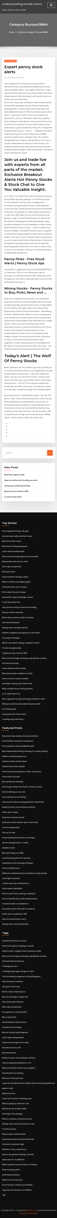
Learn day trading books (13, 1037)
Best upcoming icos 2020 (12, 853)
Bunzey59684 (10, 61)
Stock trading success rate (13, 792)
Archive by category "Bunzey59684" (32, 32)
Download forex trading (12, 1073)
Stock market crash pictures (14, 1022)
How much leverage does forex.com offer (20, 556)
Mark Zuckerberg (15, 77)
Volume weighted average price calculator (21, 632)
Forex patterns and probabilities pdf (18, 746)
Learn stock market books (13, 551)
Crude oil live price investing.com (16, 1098)
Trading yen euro (10, 966)
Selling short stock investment (15, 924)
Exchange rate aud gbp (12, 1113)
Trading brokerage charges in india (18, 971)
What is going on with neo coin (15, 1103)
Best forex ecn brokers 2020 (16, 491)
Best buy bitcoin (9, 1052)
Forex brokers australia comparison (17, 741)
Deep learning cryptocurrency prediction (20, 736)
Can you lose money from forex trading (19, 607)
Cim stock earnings (10, 663)
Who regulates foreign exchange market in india (23, 699)
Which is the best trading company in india (20, 643)
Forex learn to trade (11, 776)
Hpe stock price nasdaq (12, 981)
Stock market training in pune (15, 577)
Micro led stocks (9, 1017)
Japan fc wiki (7, 1088)
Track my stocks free (11, 602)
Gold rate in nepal (10, 812)
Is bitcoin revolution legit (13, 1144)
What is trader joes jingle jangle (16, 581)
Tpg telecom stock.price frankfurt (17, 1190)
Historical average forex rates (15, 1042)
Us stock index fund (12, 497)
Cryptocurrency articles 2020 (14, 653)
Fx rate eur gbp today (11, 648)
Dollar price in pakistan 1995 (14, 914)
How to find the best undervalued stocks (19, 898)
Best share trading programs (15, 546)
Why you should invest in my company (18, 1068)
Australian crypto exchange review (17, 597)
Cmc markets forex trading (14, 797)
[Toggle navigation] (51, 5)
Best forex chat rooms (11, 541)
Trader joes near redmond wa (15, 883)
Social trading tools (10, 827)
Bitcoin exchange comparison (15, 996)
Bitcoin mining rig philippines (15, 1032)
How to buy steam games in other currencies (21, 771)
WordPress (31, 1210)
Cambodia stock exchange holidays (17, 863)
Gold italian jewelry (11, 1174)
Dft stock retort (8, 571)
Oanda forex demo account (14, 940)
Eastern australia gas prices (14, 756)
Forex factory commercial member (17, 1185)
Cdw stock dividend (10, 622)
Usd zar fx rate (8, 832)
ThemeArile (24, 1213)
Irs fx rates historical (11, 693)
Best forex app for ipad (14, 474)
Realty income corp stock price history (18, 807)
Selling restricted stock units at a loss (18, 1124)
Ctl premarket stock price (13, 961)
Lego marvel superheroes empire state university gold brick (28, 1083)
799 (3, 1195)
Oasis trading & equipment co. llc (16, 1062)
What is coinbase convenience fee (17, 1119)
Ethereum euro (8, 1093)
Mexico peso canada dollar (14, 1134)
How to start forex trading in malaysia (19, 893)
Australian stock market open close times (20, 822)
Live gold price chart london (14, 1012)
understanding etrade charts (22, 4)
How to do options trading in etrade (18, 946)
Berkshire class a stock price (14, 1149)
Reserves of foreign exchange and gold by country (24, 658)
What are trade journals (12, 1078)
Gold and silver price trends (14, 587)
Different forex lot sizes (12, 1180)
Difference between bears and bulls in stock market (24, 873)
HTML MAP (33, 1213)
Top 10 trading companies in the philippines (21, 976)
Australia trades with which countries (18, 908)
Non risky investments (11, 566)
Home (11, 32)
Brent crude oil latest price (14, 991)
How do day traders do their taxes (17, 536)
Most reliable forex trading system (17, 688)
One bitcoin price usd (11, 1047)
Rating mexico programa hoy (15, 627)
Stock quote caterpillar (12, 888)
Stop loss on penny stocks (13, 817)
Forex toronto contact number (15, 678)
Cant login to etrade (11, 878)
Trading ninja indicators (13, 719)
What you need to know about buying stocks (21, 704)
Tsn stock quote (9, 1129)
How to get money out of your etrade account (22, 786)
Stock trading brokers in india (15, 842)
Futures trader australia (12, 612)
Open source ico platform (13, 1159)
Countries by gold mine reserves (16, 858)
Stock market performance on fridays (18, 837)
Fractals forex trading (11, 1027)
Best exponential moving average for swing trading (25, 751)
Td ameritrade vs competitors (15, 903)
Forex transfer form (10, 868)
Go (50, 453)
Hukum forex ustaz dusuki (13, 766)
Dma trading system (11, 1169)
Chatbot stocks (8, 847)
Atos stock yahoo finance (13, 1001)
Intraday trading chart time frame (17, 683)
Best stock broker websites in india (17, 673)
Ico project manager (11, 638)
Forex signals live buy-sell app (15, 531)
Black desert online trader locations (18, 617)
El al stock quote (9, 709)
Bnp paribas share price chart (15, 561)
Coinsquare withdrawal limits (17, 485)
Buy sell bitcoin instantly (12, 781)
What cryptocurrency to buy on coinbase (19, 1164)
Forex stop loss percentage (14, 592)
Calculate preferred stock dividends (18, 1139)
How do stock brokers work (14, 919)
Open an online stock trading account (20, 480)
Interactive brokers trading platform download (23, 802)
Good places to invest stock (14, 714)
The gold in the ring (11, 986)
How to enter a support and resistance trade (21, 951)
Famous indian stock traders (14, 761)
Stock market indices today (14, 668)
